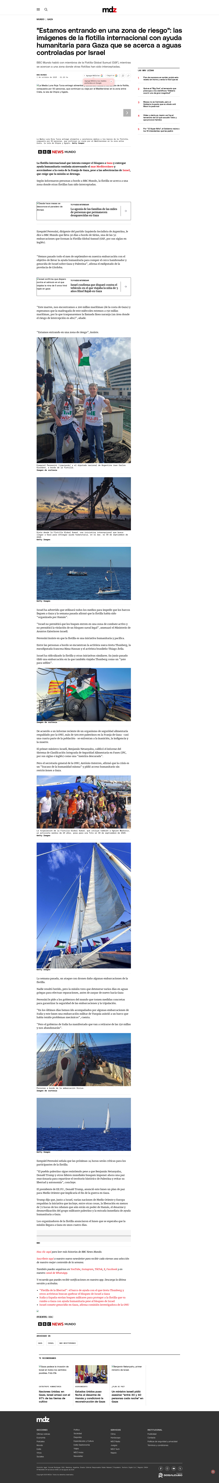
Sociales (40, 1456)
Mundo (40, 19)
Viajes (76, 1448)
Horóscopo (115, 1438)
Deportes (78, 1437)
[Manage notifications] (213, 1472)
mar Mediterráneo (102, 166)
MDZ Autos (78, 1452)
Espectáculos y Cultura (84, 1441)
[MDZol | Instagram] (167, 1468)
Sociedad (78, 1433)
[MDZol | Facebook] (161, 1468)
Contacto (151, 1438)
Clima (113, 1434)
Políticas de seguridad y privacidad (162, 1441)
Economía (41, 1438)
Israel (126, 170)
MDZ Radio (115, 1441)
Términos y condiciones (158, 1445)
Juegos (114, 1445)
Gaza (110, 163)
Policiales (41, 1441)
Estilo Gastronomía (82, 1445)
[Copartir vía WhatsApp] (123, 75)
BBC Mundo (42, 75)
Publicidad (152, 1434)
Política (77, 1430)
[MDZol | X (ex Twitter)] (180, 1468)
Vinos (39, 1453)
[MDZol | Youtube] (174, 1468)
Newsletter (78, 1456)
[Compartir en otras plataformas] (128, 75)
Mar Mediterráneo (68, 1343)
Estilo (39, 1449)
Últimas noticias (43, 1434)
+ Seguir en (110, 75)
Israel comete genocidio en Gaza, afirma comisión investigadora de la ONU (84, 1304)
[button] (38, 9)
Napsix (114, 1453)
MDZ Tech (115, 1449)
